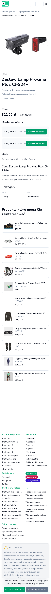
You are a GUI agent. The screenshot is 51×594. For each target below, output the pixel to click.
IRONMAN (6, 465)
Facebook (6, 477)
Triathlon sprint (9, 459)
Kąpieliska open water (12, 531)
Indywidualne (32, 459)
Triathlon (6, 438)
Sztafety (30, 455)
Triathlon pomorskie (34, 498)
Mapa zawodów (9, 538)
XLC (5, 74)
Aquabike (30, 448)
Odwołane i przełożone (36, 465)
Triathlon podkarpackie (36, 492)
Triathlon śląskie (33, 502)
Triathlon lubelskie (10, 505)
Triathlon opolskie (10, 518)
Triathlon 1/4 (7, 448)
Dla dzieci (30, 452)
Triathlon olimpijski (10, 455)
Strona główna (8, 11)
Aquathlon (31, 441)
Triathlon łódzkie (9, 508)
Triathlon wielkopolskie (36, 515)
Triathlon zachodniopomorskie (35, 520)
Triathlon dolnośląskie (12, 492)
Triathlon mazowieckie (12, 515)
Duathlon (30, 438)
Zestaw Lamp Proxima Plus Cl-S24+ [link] (18, 15)
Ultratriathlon (8, 469)
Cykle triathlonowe (34, 462)
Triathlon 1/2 (7, 445)
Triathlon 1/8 (7, 452)
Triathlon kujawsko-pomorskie (11, 496)
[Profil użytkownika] (39, 4)
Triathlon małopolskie (11, 511)
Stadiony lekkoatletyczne (13, 535)
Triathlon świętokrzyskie (36, 505)
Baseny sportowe (10, 528)
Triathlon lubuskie (10, 501)
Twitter (5, 484)
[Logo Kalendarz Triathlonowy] (5, 4)
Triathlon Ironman (10, 441)
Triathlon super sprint (11, 462)
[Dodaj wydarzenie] (33, 4)
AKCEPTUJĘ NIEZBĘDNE (36, 589)
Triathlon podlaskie (34, 495)
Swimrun (30, 445)
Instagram (6, 480)
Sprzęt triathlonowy (28, 11)
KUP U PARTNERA (36, 131)
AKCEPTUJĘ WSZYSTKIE (14, 589)
